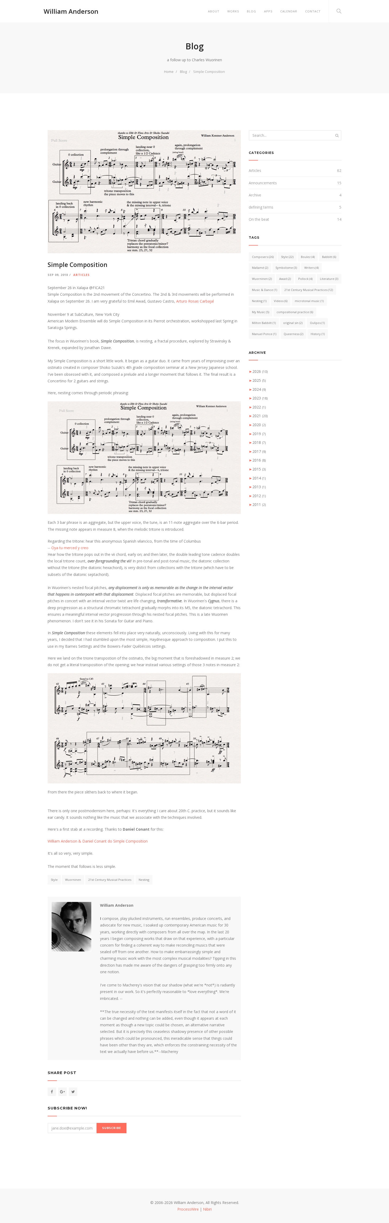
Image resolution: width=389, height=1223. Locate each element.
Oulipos (317, 323)
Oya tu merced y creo (69, 547)
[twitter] (73, 1092)
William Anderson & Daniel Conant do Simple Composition (98, 841)
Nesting (144, 880)
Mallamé (260, 268)
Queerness (293, 334)
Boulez (308, 257)
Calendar (288, 11)
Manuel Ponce (264, 334)
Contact (313, 11)
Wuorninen (73, 880)
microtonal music (309, 301)
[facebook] (52, 1092)
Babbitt (329, 257)
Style (54, 880)
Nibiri (207, 1209)
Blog (251, 11)
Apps (268, 11)
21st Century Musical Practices (109, 880)
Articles (81, 275)
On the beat (259, 219)
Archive (255, 194)
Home (169, 71)
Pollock (305, 279)
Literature (329, 279)
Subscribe (111, 1128)
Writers (311, 268)
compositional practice (295, 312)
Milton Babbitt (264, 323)
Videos (280, 301)
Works (233, 11)
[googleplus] (62, 1092)
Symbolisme (286, 268)
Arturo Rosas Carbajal (195, 301)
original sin (292, 323)
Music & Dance (264, 290)
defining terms (261, 207)
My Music (260, 312)
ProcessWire (188, 1209)
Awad (285, 279)
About (213, 11)
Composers (263, 257)
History (318, 334)
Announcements (263, 182)
